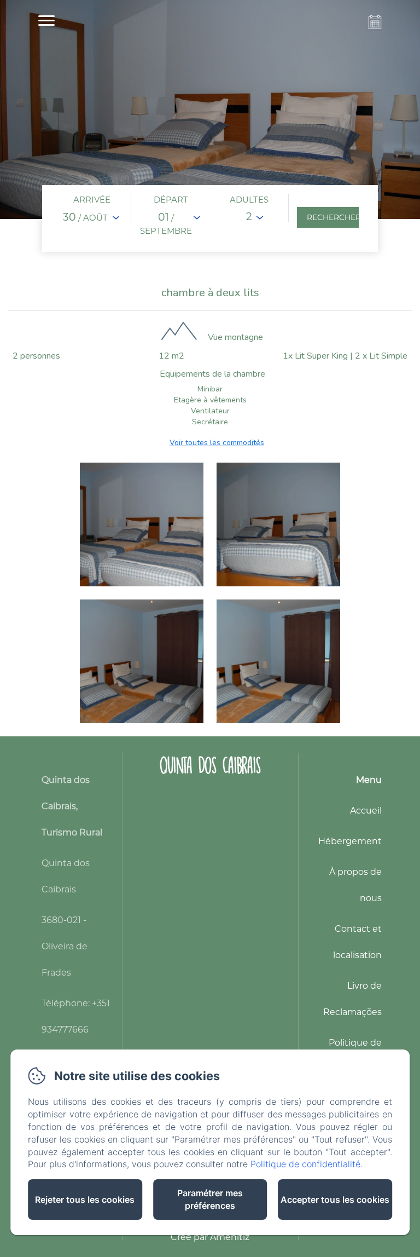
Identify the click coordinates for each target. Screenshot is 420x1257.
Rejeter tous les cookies (85, 1199)
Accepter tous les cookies (335, 1199)
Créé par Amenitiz (210, 1237)
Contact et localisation (357, 942)
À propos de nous (355, 885)
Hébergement (350, 841)
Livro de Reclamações (352, 999)
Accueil (366, 810)
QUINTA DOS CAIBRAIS (210, 765)
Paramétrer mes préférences (210, 1199)
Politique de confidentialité (305, 1163)
